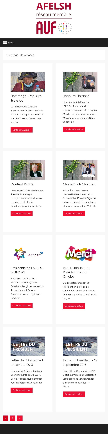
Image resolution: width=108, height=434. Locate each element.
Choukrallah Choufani (79, 184)
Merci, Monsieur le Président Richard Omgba (76, 272)
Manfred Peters (22, 184)
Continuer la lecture (22, 130)
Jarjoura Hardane (76, 96)
